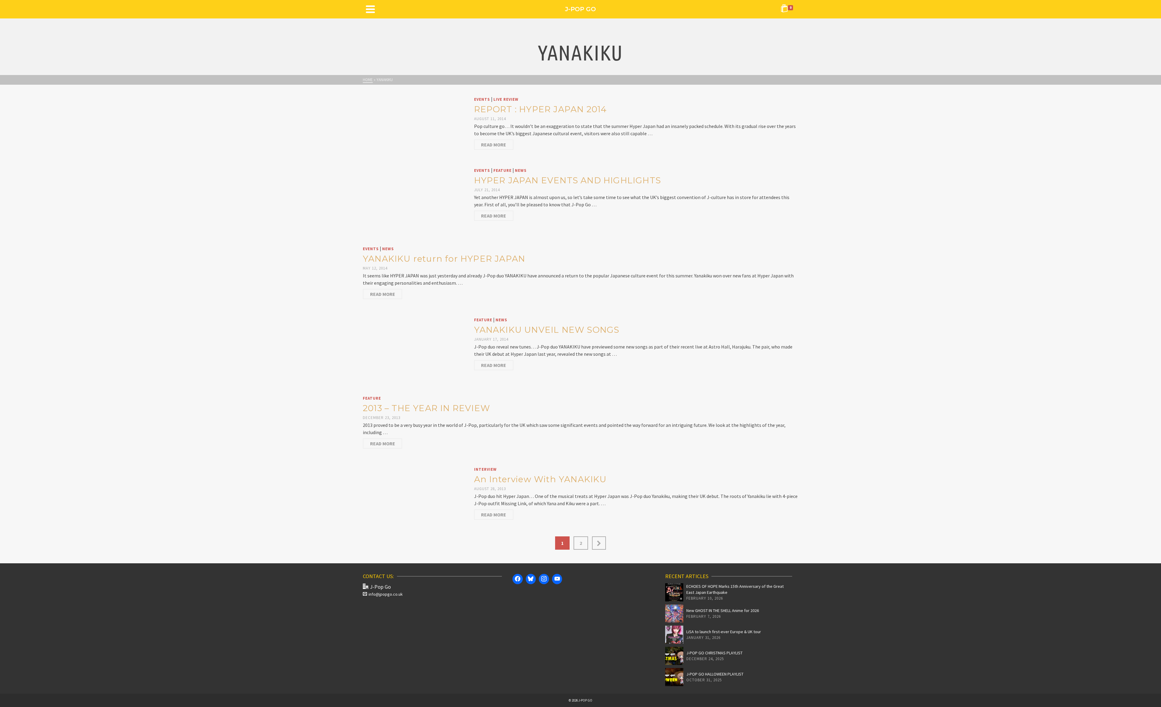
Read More (493, 145)
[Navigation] (370, 9)
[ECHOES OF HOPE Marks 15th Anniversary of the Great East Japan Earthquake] (674, 592)
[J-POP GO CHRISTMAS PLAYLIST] (674, 656)
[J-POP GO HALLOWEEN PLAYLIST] (674, 677)
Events (482, 99)
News (521, 170)
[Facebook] (517, 579)
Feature (502, 170)
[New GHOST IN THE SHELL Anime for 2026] (674, 613)
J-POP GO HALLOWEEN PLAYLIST (714, 674)
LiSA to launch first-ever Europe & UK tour (723, 631)
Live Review (506, 99)
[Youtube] (557, 579)
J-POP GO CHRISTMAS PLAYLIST (714, 653)
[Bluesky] (531, 579)
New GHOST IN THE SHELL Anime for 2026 (722, 610)
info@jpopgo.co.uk (386, 594)
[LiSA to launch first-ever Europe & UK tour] (674, 635)
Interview (485, 469)
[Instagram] (544, 579)
